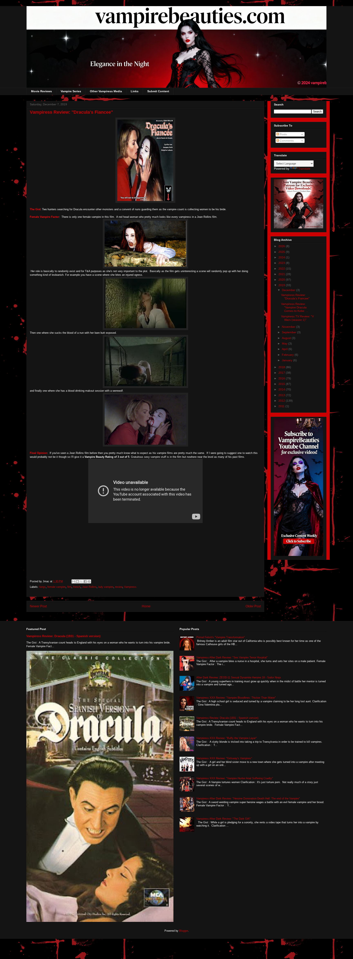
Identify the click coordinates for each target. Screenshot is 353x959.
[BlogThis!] (77, 581)
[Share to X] (81, 581)
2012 (282, 400)
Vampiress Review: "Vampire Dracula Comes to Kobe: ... (294, 307)
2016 (282, 378)
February (288, 354)
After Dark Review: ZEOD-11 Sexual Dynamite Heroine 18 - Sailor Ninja (238, 677)
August (287, 338)
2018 (282, 367)
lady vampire (105, 586)
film (69, 586)
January (287, 360)
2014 (282, 389)
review (118, 586)
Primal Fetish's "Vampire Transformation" (220, 637)
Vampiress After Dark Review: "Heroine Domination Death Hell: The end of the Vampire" (248, 798)
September (289, 332)
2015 (282, 384)
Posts (283, 134)
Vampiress (130, 586)
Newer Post (38, 606)
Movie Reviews (41, 91)
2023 (282, 262)
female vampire (56, 586)
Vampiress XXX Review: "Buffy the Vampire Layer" (226, 738)
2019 (282, 285)
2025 (282, 251)
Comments (286, 140)
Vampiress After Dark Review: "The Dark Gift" (223, 818)
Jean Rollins (89, 586)
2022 (282, 268)
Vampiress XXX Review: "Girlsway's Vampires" (224, 758)
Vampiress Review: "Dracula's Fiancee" (295, 296)
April (285, 349)
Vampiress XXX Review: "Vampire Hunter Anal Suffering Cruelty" (234, 778)
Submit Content (158, 91)
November (289, 326)
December (289, 290)
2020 (282, 279)
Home (146, 606)
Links (135, 91)
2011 (281, 406)
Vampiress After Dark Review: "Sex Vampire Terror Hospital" (232, 657)
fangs (42, 586)
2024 (282, 257)
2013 (282, 395)
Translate (304, 168)
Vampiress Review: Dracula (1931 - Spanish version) (63, 636)
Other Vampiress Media (106, 91)
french (76, 586)
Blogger (183, 930)
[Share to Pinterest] (89, 581)
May (285, 343)
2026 (282, 246)
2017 (282, 372)
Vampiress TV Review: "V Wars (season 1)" (297, 318)
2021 (282, 274)
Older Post (253, 606)
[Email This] (73, 581)
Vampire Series (71, 91)
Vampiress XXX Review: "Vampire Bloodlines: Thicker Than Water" (236, 697)
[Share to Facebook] (85, 581)
